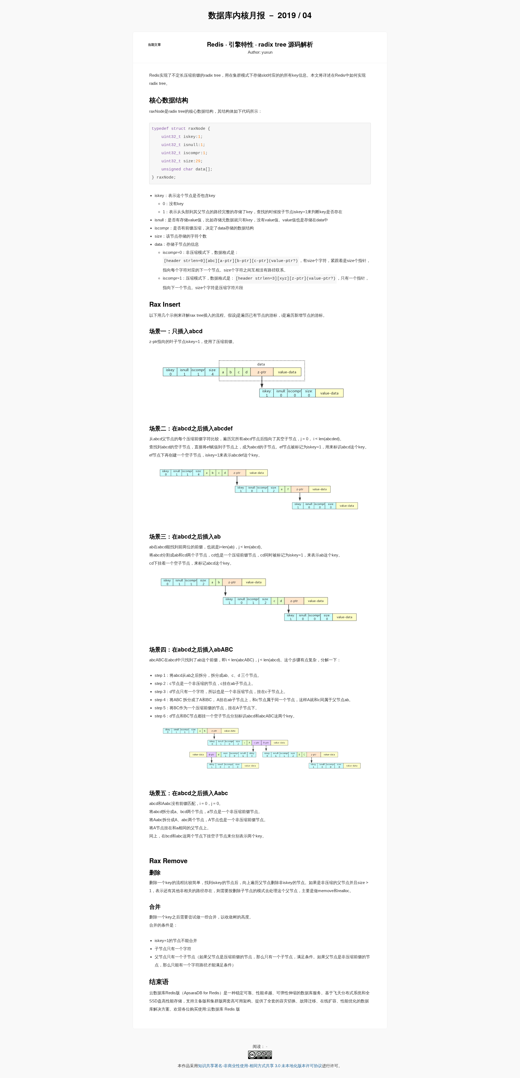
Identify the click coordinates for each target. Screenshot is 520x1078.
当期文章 (154, 44)
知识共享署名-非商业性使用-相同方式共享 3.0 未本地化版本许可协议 (260, 1065)
